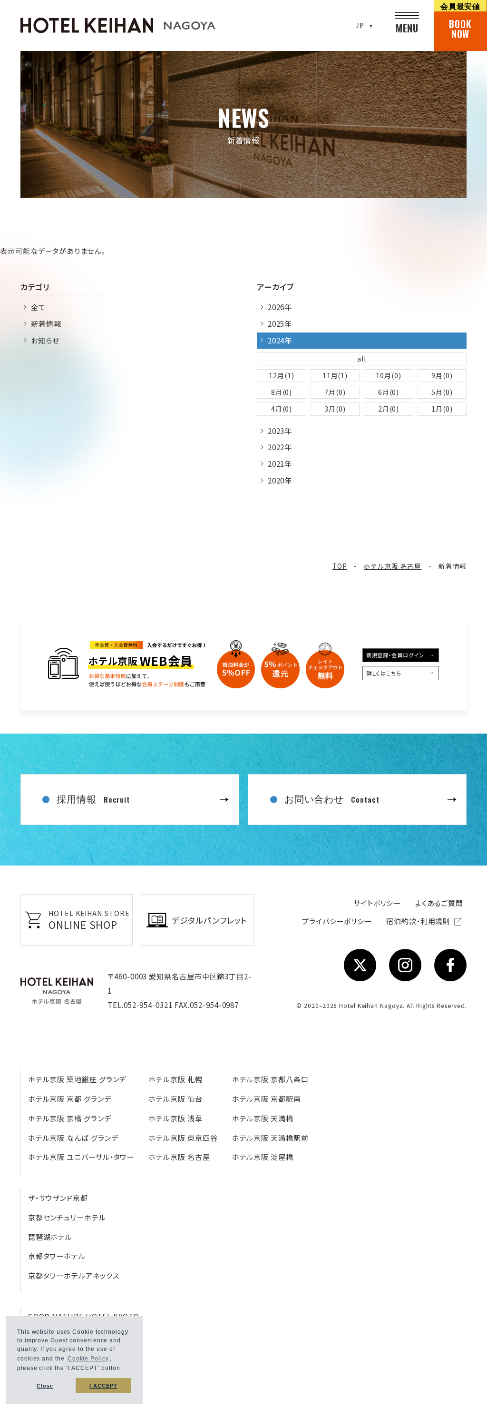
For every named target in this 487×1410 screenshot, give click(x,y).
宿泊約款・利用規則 (419, 921)
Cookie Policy (88, 1358)
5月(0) (442, 392)
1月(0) (442, 408)
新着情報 (46, 324)
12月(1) (281, 375)
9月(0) (442, 375)
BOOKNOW (460, 20)
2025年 (280, 324)
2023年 (280, 431)
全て (38, 307)
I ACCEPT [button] (103, 1386)
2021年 (280, 464)
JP (360, 25)
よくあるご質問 (439, 903)
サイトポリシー (377, 903)
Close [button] (45, 1386)
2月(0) (388, 408)
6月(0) (388, 392)
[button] (125, 1369)
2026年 (280, 307)
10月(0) (388, 375)
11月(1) (335, 375)
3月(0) (335, 408)
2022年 (280, 447)
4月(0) (281, 408)
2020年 (280, 480)
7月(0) (335, 392)
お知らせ (45, 340)
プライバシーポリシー (337, 921)
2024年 (280, 340)
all (361, 358)
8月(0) (281, 392)
